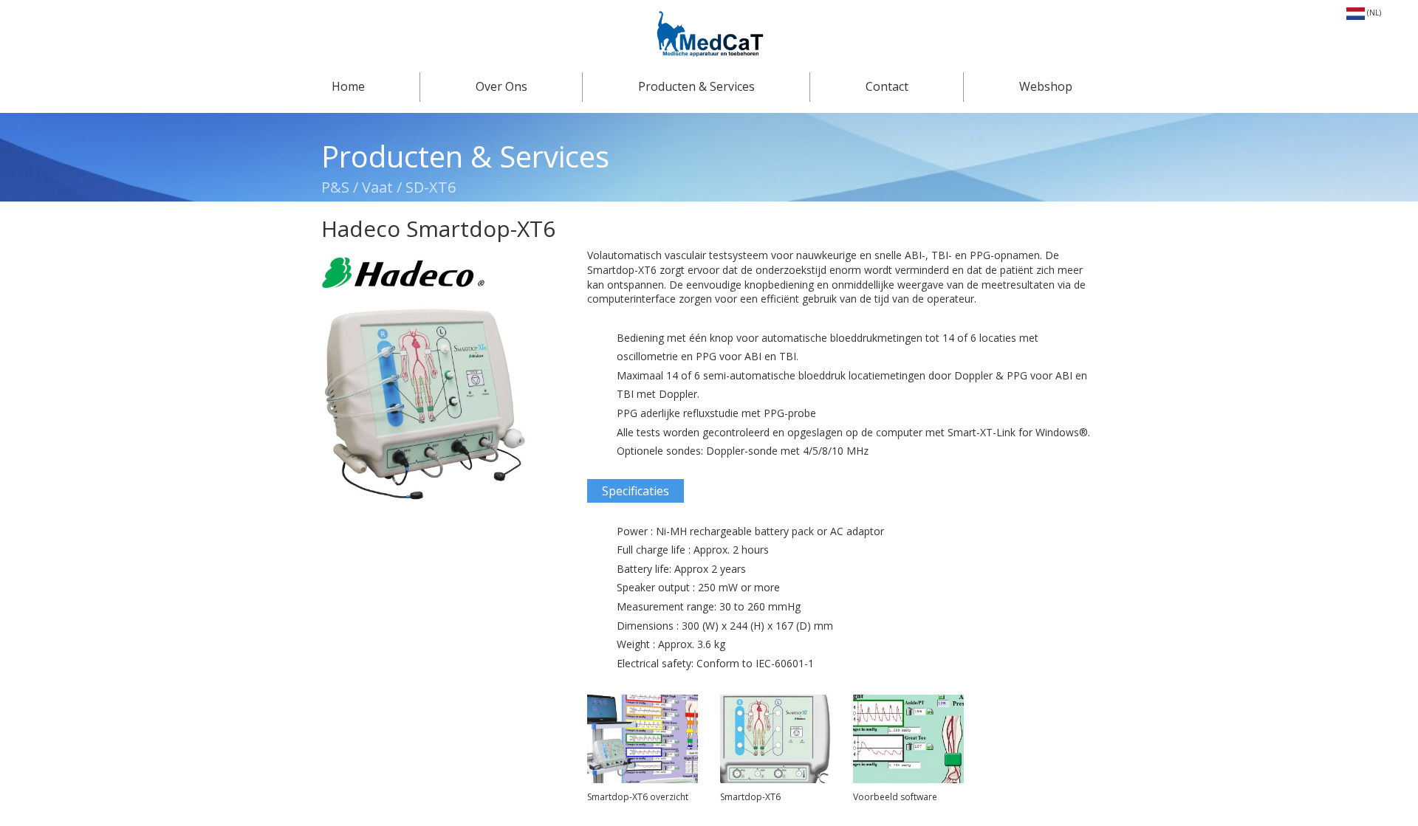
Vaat (377, 187)
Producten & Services (696, 86)
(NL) (1373, 12)
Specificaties (635, 491)
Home (348, 86)
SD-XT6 (430, 187)
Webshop (1045, 86)
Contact (887, 86)
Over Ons (501, 86)
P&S (337, 187)
